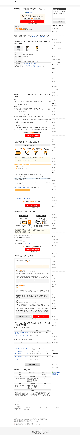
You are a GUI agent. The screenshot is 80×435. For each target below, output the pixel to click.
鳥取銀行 (54, 267)
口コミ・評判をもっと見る (23, 316)
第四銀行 (54, 175)
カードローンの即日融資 (57, 42)
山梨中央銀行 (55, 192)
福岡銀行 (54, 311)
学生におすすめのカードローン (58, 59)
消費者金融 (55, 31)
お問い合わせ (47, 432)
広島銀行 (54, 278)
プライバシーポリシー (44, 431)
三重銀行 (54, 228)
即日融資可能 (56, 11)
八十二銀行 (55, 194)
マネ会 (15, 5)
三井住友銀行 (55, 89)
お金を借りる (55, 28)
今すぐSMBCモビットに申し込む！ (32, 135)
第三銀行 (54, 236)
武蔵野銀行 (55, 164)
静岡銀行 (54, 206)
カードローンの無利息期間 (17, 407)
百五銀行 (54, 233)
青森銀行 (54, 111)
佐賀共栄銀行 (55, 319)
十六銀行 (54, 203)
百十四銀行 (55, 306)
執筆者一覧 (45, 430)
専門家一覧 (42, 430)
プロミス (54, 78)
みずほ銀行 (55, 92)
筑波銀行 (54, 147)
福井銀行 (54, 189)
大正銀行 (54, 248)
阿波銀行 (54, 300)
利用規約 (33, 431)
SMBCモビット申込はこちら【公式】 (23, 198)
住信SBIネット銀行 (56, 361)
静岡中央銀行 (55, 209)
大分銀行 (54, 333)
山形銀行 (54, 128)
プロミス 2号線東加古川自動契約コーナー (21, 348)
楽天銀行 (54, 356)
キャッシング (55, 36)
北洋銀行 (54, 108)
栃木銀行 (54, 158)
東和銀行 (54, 150)
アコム (54, 75)
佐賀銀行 (54, 316)
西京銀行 (54, 281)
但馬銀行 (54, 245)
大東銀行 (54, 131)
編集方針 (49, 430)
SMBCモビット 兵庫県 (29, 5)
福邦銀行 (54, 250)
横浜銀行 (54, 141)
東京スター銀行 (55, 170)
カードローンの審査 (56, 62)
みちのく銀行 (55, 114)
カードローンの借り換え (57, 48)
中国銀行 (54, 261)
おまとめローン (55, 45)
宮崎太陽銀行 (55, 342)
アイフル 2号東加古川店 (18, 351)
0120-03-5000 (40, 161)
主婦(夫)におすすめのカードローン (18, 409)
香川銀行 (54, 303)
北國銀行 (54, 183)
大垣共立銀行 (55, 200)
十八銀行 (54, 322)
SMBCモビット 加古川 (36, 5)
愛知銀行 (54, 220)
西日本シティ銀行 (56, 313)
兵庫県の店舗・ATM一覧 (32, 364)
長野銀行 (54, 197)
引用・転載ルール (38, 431)
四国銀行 (54, 289)
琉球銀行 (54, 350)
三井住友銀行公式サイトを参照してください (29, 63)
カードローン (18, 5)
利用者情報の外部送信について (35, 432)
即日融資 (46, 407)
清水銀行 (54, 214)
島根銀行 (54, 264)
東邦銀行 (54, 136)
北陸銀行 (54, 186)
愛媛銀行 (54, 294)
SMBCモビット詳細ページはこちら (44, 32)
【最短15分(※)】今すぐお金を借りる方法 (39, 36)
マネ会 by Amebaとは (32, 430)
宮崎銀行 (54, 339)
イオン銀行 (55, 364)
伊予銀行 (54, 297)
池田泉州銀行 (55, 239)
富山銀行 (54, 180)
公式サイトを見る (41, 316)
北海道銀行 (55, 105)
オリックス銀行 (55, 367)
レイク (54, 81)
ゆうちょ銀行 (55, 95)
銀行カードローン (53, 407)
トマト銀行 (55, 275)
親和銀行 (54, 325)
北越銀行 (54, 177)
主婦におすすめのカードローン (58, 56)
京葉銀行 (54, 161)
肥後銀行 (54, 330)
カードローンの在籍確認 (57, 53)
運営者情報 (38, 430)
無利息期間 (62, 13)
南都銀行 (54, 256)
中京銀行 (54, 223)
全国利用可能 (56, 14)
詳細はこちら (32, 21)
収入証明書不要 (62, 11)
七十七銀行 (55, 119)
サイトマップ (43, 432)
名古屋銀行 (55, 217)
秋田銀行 (54, 122)
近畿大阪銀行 (55, 242)
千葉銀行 (54, 167)
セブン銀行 (55, 359)
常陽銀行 (54, 144)
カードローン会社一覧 (17, 401)
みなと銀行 (55, 253)
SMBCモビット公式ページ (35, 66)
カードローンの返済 (56, 51)
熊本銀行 (54, 328)
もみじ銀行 (55, 272)
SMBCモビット (23, 5)
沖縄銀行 (54, 347)
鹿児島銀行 (55, 336)
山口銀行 (54, 284)
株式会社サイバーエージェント (32, 424)
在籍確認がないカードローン (57, 39)
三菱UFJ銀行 (55, 86)
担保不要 (55, 13)
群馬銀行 (54, 153)
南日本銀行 (55, 345)
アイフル (54, 72)
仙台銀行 (54, 125)
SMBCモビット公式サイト (27, 243)
